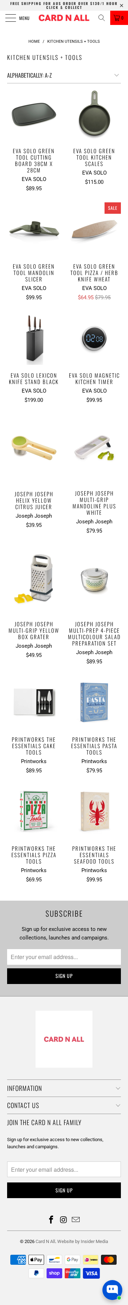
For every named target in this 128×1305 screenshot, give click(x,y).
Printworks (34, 761)
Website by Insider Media (82, 1241)
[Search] (101, 18)
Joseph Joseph (34, 516)
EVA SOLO (34, 179)
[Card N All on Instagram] (63, 1220)
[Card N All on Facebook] (51, 1220)
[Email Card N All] (76, 1220)
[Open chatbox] (112, 1290)
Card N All (45, 1241)
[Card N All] (64, 18)
